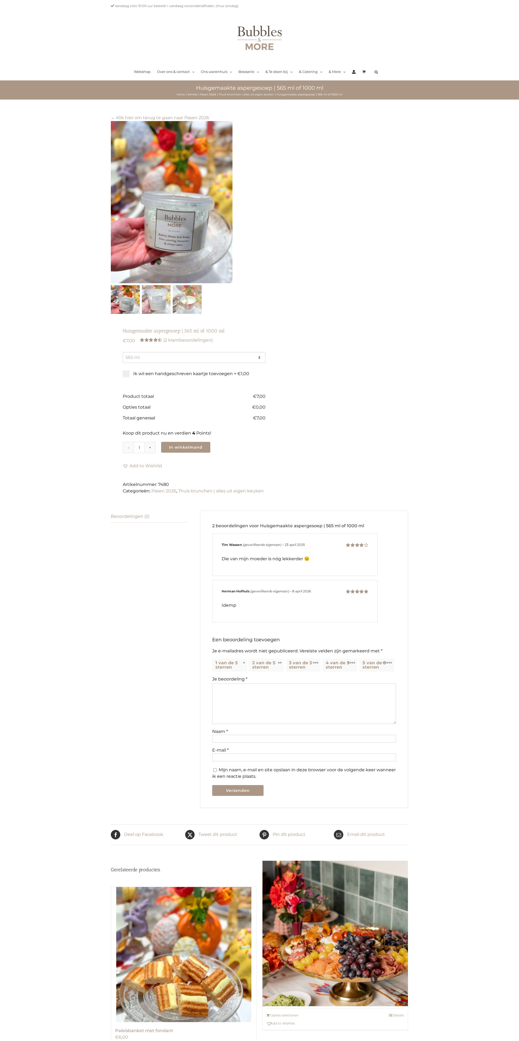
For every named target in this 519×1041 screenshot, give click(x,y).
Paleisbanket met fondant (144, 1030)
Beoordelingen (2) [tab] (130, 516)
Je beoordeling (229, 679)
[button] (142, 466)
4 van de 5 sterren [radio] (338, 665)
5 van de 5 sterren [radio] (374, 665)
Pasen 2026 (163, 490)
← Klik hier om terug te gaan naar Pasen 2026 (160, 117)
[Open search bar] (376, 72)
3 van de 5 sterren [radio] (300, 665)
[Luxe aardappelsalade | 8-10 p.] (335, 933)
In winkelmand (185, 447)
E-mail (220, 750)
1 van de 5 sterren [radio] (226, 665)
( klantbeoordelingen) (188, 340)
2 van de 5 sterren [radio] (263, 665)
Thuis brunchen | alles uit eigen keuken (221, 490)
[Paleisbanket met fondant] (184, 954)
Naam (220, 731)
